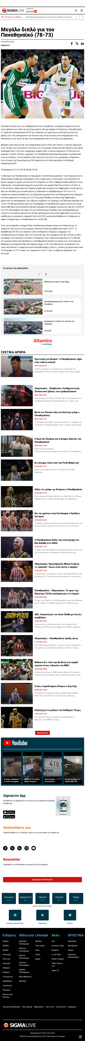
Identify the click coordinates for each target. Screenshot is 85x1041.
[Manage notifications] (80, 1036)
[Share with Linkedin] (82, 43)
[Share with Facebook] (71, 43)
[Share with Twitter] (77, 43)
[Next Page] (46, 274)
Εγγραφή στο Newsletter (42, 880)
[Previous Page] (39, 274)
